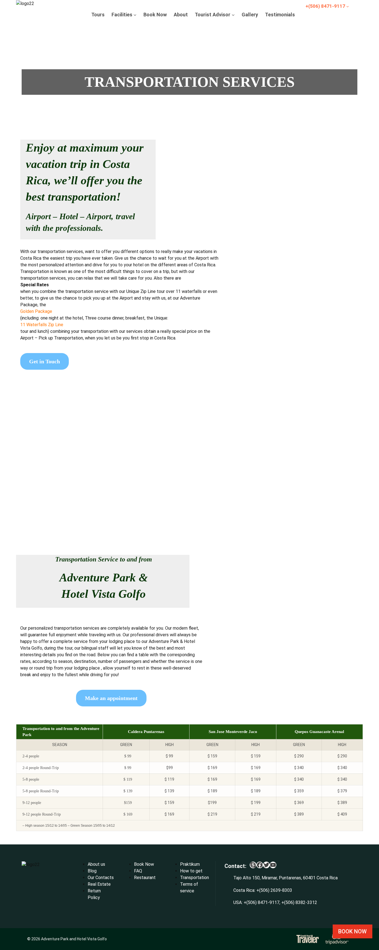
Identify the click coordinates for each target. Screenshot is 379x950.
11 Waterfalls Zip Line (41, 324)
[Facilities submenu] (135, 14)
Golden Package (36, 311)
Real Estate (99, 884)
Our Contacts (101, 877)
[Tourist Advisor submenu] (233, 14)
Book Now (144, 864)
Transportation (194, 877)
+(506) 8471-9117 (261, 902)
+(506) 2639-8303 (274, 890)
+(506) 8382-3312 (299, 902)
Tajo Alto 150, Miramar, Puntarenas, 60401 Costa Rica (285, 877)
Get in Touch (44, 361)
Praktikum (190, 864)
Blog (92, 871)
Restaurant (145, 877)
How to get (191, 871)
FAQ (138, 871)
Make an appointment (111, 698)
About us (96, 864)
